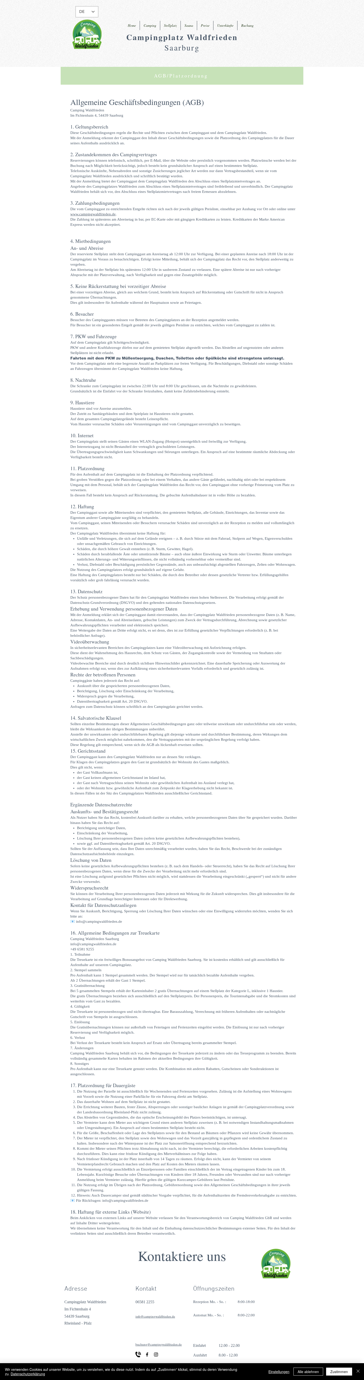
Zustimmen (339, 1371)
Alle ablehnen (308, 1371)
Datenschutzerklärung (28, 1373)
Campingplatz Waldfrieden (182, 37)
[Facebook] (147, 1354)
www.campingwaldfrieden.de (93, 214)
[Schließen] (358, 1371)
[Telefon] (138, 1354)
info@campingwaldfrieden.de (99, 921)
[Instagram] (156, 1354)
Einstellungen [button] (278, 1371)
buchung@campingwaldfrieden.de (158, 1344)
